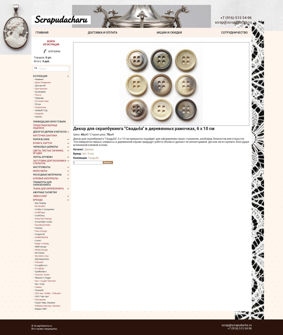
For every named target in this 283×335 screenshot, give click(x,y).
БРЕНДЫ (38, 200)
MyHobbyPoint (42, 259)
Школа (38, 116)
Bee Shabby (40, 203)
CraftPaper (40, 212)
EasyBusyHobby (42, 224)
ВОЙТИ (51, 41)
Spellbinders (41, 271)
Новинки (39, 79)
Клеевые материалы (45, 178)
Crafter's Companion (44, 209)
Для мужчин (41, 88)
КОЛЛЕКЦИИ (40, 76)
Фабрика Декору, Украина (47, 305)
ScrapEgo (39, 268)
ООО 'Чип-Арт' (42, 296)
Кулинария (40, 91)
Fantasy (39, 227)
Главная (42, 32)
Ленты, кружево (43, 157)
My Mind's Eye (42, 255)
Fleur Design (41, 231)
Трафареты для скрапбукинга (42, 183)
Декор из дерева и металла (50, 131)
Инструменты (41, 167)
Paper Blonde (41, 139)
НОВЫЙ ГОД (41, 110)
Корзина (54, 51)
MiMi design (40, 246)
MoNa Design (41, 249)
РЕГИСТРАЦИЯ (51, 44)
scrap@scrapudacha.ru (233, 22)
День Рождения (42, 82)
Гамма (38, 287)
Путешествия (41, 101)
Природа (39, 97)
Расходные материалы (47, 174)
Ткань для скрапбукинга (48, 188)
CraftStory (40, 215)
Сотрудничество (234, 32)
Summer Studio (42, 274)
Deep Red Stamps (43, 218)
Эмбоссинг (40, 196)
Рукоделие (40, 299)
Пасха (38, 94)
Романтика (40, 107)
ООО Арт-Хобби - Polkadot (48, 293)
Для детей (40, 85)
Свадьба (93, 158)
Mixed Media (40, 171)
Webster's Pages (43, 277)
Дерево (89, 149)
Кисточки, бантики (45, 135)
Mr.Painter (40, 252)
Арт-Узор (88, 153)
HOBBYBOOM (41, 237)
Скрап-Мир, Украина (45, 302)
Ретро (38, 104)
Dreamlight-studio (43, 221)
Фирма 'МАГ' (41, 308)
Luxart (38, 240)
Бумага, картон (42, 143)
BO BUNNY (40, 206)
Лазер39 (39, 290)
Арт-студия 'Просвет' (46, 280)
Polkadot (39, 262)
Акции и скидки (169, 32)
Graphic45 (40, 234)
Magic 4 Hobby (42, 243)
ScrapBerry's (41, 265)
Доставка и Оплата (102, 32)
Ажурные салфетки (45, 192)
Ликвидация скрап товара (49, 121)
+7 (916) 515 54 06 (236, 18)
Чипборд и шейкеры (45, 147)
